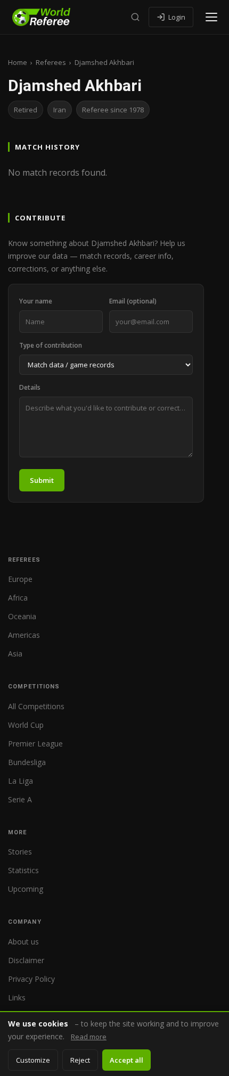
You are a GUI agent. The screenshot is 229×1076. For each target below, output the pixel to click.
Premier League (35, 743)
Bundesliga (27, 762)
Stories (20, 852)
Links (17, 997)
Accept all (126, 1060)
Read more (89, 1036)
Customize (33, 1060)
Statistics (23, 870)
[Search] (135, 17)
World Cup (26, 725)
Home (17, 62)
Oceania (22, 616)
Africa (18, 598)
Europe (20, 579)
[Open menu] (211, 17)
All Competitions (36, 706)
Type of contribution (50, 345)
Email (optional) (133, 301)
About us (23, 942)
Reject (80, 1060)
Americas (24, 635)
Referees (51, 62)
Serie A (20, 799)
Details (29, 387)
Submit (42, 480)
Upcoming (25, 889)
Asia (15, 653)
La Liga (20, 781)
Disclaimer (26, 960)
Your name (35, 301)
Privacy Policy (31, 979)
